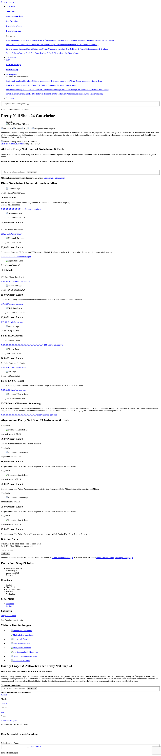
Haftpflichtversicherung (50, 89)
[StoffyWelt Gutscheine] (21, 648)
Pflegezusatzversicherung (59, 81)
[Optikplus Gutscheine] (20, 643)
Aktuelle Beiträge (13, 65)
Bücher (57, 40)
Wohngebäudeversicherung (77, 94)
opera (3, 712)
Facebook (10, 604)
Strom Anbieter (71, 85)
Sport (33, 53)
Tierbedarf (64, 53)
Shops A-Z (10, 11)
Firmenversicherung (14, 89)
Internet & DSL (76, 45)
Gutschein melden (13, 31)
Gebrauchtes (35, 45)
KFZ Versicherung (83, 89)
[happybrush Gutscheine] (21, 639)
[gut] (30, 128)
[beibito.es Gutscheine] (20, 660)
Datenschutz (6, 720)
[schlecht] (17, 128)
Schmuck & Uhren (100, 49)
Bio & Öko (43, 40)
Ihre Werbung (12, 69)
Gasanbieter (52, 85)
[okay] (25, 128)
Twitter (9, 606)
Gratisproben (11, 57)
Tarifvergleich (11, 74)
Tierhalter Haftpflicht (58, 94)
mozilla (4, 695)
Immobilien (65, 45)
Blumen (51, 40)
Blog (8, 60)
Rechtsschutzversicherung (39, 94)
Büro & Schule (66, 40)
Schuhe (9, 53)
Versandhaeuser (74, 53)
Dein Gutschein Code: (10, 743)
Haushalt (57, 45)
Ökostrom (61, 85)
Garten (27, 45)
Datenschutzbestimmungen (54, 178)
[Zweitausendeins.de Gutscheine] (24, 652)
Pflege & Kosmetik (79, 49)
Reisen (90, 49)
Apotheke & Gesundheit (15, 40)
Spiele (28, 53)
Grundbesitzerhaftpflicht (31, 89)
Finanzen (9, 45)
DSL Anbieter (42, 85)
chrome (4, 703)
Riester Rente (96, 81)
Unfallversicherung (95, 94)
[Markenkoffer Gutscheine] (22, 635)
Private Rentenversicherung (80, 81)
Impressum (15, 720)
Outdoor (51, 49)
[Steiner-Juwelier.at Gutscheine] (24, 656)
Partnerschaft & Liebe (63, 49)
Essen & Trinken (107, 40)
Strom (37, 53)
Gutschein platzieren (15, 16)
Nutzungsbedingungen (124, 558)
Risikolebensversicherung (16, 85)
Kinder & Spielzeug (90, 45)
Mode (39, 49)
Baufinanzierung (12, 81)
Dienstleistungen (79, 40)
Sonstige (22, 53)
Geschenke (44, 45)
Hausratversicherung (68, 89)
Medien (29, 49)
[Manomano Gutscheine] (21, 631)
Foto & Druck (19, 45)
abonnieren (32, 172)
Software (15, 53)
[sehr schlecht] (7, 128)
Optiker (45, 49)
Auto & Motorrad (32, 40)
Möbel (34, 49)
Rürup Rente (31, 85)
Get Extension (12, 21)
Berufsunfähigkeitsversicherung (36, 81)
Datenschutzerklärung (105, 558)
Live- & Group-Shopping (16, 49)
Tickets (57, 53)
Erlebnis (97, 40)
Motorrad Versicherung (100, 89)
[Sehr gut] (36, 128)
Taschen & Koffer (47, 53)
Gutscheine (10, 6)
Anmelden (10, 98)
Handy (51, 45)
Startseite (4, 144)
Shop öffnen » (35, 746)
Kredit (21, 81)
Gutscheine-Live (7, 2)
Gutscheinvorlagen (14, 26)
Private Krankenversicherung (17, 94)
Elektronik (90, 40)
